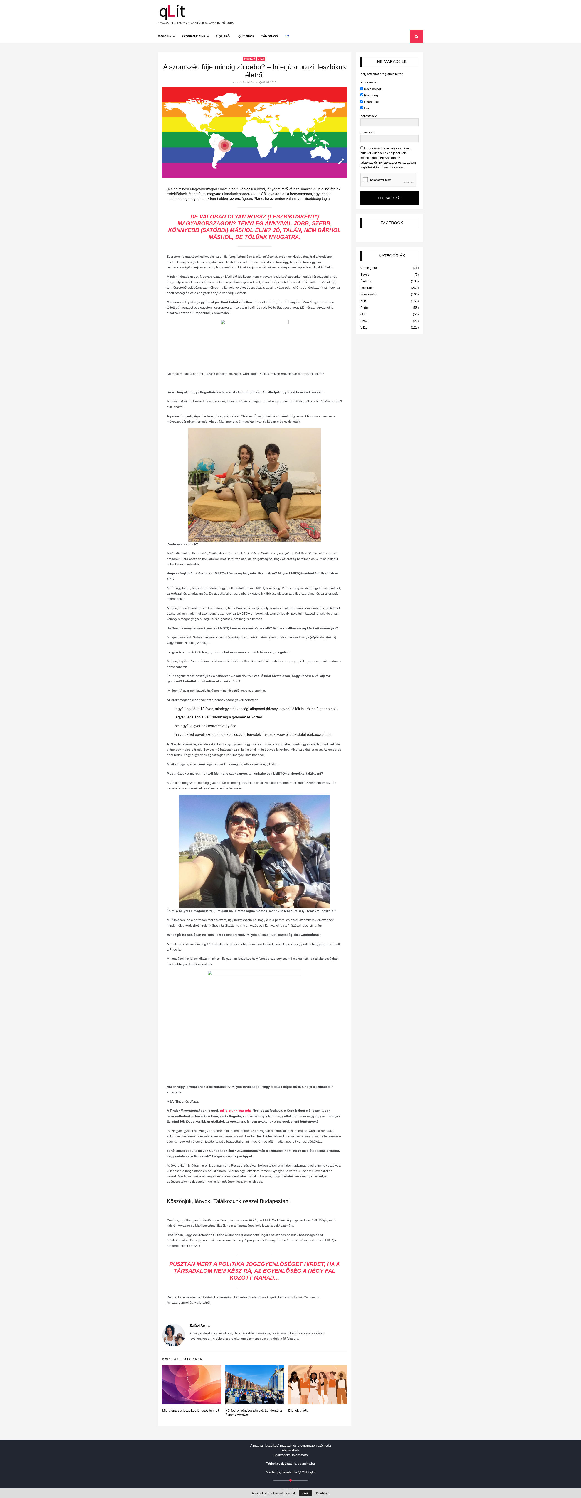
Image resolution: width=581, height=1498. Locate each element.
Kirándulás (371, 101)
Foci (366, 108)
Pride (364, 307)
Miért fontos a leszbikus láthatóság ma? (190, 1410)
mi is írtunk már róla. (236, 1110)
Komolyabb (368, 294)
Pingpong (370, 95)
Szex (363, 321)
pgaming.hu (306, 1463)
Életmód (366, 281)
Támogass (269, 36)
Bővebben (322, 1493)
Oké (305, 1493)
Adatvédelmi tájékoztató (290, 1455)
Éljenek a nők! (298, 1410)
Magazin (164, 36)
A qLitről (223, 36)
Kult (363, 301)
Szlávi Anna (250, 82)
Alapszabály (290, 1450)
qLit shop (246, 36)
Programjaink (193, 36)
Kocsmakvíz (372, 89)
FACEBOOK (392, 223)
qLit (363, 314)
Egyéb (364, 274)
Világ (261, 58)
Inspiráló (249, 58)
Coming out (368, 268)
